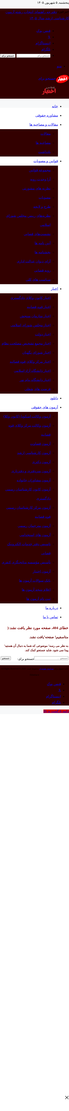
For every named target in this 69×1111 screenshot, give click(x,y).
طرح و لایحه (42, 206)
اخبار (54, 289)
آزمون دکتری (41, 462)
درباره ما (51, 608)
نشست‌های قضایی (37, 234)
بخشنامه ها (43, 252)
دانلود (54, 398)
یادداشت (44, 152)
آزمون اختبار (42, 571)
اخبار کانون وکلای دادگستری (30, 298)
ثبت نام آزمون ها (38, 599)
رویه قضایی (42, 270)
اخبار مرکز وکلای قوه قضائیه (30, 362)
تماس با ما (50, 617)
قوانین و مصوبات (45, 161)
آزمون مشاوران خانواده (34, 480)
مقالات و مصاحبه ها (43, 124)
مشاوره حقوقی (46, 115)
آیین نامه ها (43, 243)
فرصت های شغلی (37, 389)
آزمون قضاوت (40, 444)
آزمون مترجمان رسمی (34, 526)
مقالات (45, 134)
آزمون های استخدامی (35, 535)
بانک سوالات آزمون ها (35, 580)
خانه (55, 106)
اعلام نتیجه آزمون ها (36, 590)
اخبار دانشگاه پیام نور (35, 380)
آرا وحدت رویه (40, 179)
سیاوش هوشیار (46, 668)
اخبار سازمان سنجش (35, 316)
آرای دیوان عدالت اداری (34, 261)
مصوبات (45, 197)
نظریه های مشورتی (36, 188)
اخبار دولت (43, 334)
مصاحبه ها (43, 143)
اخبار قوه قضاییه (39, 307)
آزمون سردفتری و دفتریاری (31, 471)
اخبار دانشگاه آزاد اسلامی (32, 371)
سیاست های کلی (38, 279)
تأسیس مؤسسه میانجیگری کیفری (26, 562)
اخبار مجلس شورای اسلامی (30, 325)
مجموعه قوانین (40, 170)
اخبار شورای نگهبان (36, 352)
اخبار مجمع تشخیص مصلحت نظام (26, 343)
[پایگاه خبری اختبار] (62, 82)
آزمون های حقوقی (44, 407)
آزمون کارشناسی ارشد (34, 453)
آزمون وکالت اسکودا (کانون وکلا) (27, 416)
